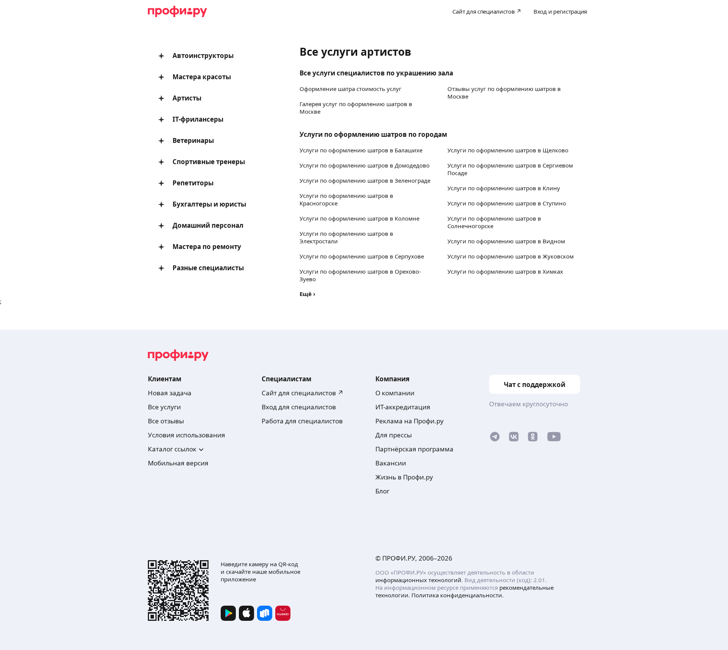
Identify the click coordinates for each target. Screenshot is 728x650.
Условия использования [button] (186, 435)
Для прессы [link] (393, 435)
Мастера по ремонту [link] (207, 246)
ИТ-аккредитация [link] (402, 407)
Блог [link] (382, 491)
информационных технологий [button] (418, 580)
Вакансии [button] (390, 463)
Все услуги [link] (164, 407)
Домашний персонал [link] (208, 225)
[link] (494, 438)
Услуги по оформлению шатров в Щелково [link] (507, 150)
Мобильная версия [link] (178, 463)
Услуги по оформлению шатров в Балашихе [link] (361, 150)
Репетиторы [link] (193, 183)
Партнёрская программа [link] (414, 449)
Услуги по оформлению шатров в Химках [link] (505, 271)
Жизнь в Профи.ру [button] (404, 477)
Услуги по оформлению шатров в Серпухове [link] (362, 256)
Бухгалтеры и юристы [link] (209, 204)
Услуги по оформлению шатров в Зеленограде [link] (365, 180)
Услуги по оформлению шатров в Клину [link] (503, 188)
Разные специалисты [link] (208, 267)
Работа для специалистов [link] (302, 421)
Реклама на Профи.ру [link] (409, 421)
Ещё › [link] (307, 294)
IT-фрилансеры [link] (198, 119)
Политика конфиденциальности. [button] (457, 595)
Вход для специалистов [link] (299, 407)
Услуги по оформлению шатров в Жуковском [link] (510, 256)
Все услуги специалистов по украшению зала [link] (376, 73)
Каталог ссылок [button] (172, 449)
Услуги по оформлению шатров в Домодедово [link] (365, 165)
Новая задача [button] (169, 392)
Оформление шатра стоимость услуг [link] (351, 88)
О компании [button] (394, 392)
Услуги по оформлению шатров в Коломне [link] (359, 218)
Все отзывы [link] (166, 421)
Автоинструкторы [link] (203, 55)
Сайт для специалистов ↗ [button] (303, 392)
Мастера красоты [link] (202, 76)
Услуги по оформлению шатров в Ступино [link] (506, 203)
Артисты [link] (187, 98)
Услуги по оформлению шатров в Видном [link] (506, 241)
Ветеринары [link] (193, 140)
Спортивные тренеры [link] (209, 161)
